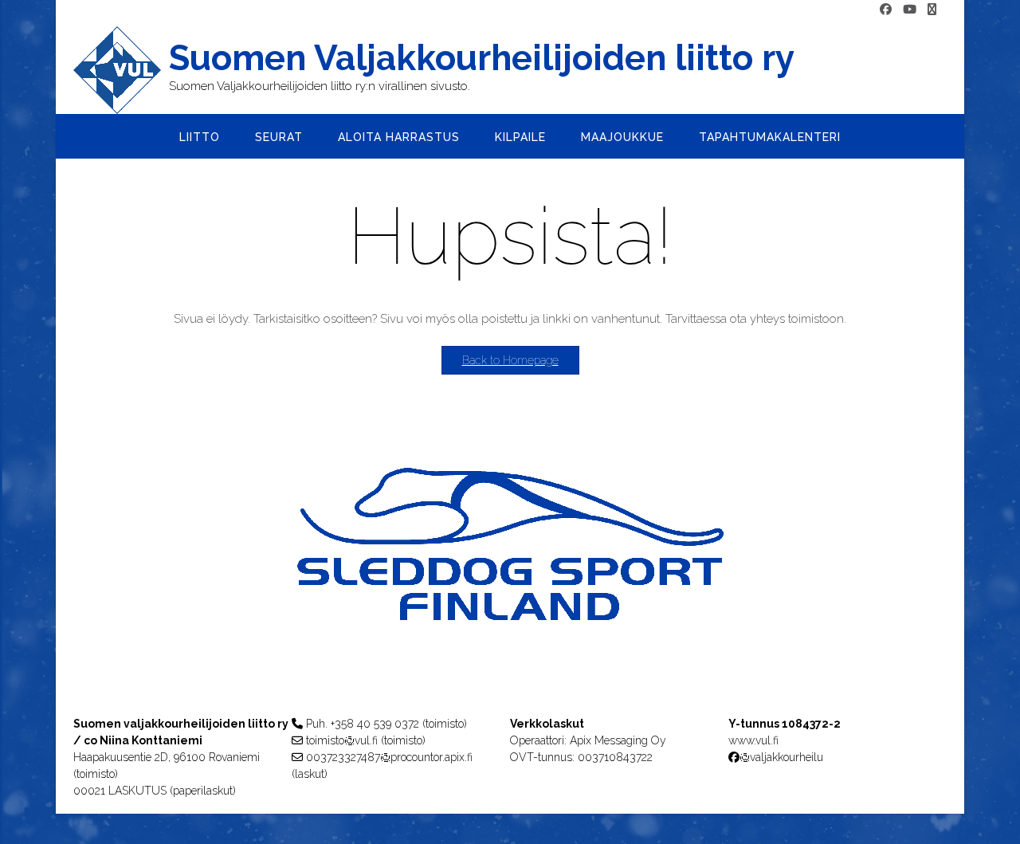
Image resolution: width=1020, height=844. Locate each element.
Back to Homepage (510, 360)
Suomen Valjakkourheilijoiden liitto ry (481, 58)
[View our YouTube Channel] (909, 10)
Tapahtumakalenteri (770, 137)
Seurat (279, 137)
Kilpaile (520, 137)
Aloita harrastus (399, 137)
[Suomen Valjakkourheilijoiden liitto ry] (121, 70)
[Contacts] (932, 10)
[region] (510, 576)
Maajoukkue (622, 137)
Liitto (199, 137)
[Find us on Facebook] (885, 10)
